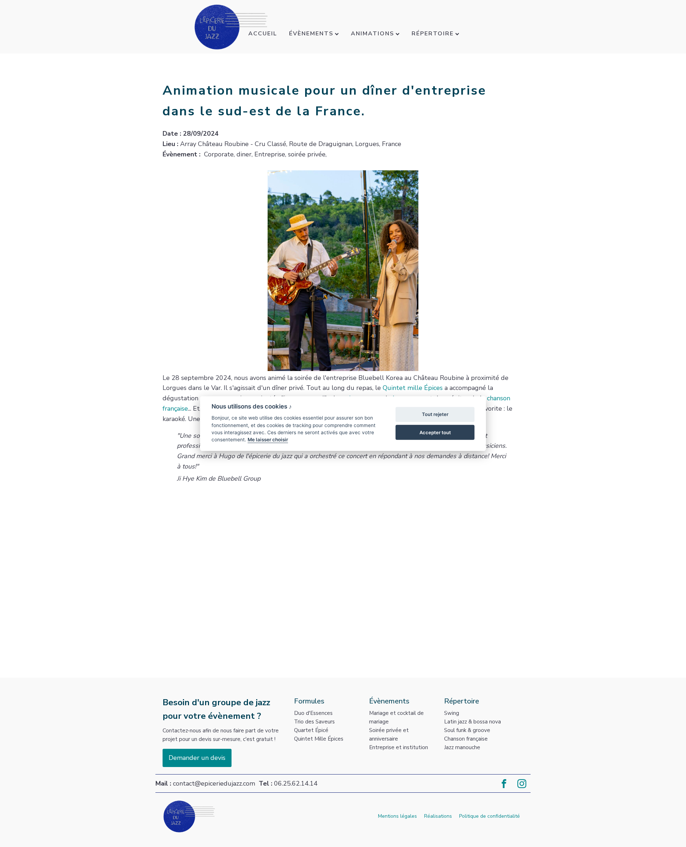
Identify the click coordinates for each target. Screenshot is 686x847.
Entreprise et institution (398, 747)
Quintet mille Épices (413, 388)
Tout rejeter (435, 414)
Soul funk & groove (467, 730)
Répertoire (433, 33)
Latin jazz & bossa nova (472, 721)
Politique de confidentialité (489, 816)
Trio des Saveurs (314, 721)
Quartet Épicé (311, 730)
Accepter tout (435, 432)
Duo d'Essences (313, 713)
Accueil (262, 33)
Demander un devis (197, 757)
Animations (372, 33)
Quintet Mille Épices (318, 738)
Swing (451, 713)
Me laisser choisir (268, 439)
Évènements (311, 33)
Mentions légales (397, 816)
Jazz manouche (462, 747)
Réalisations (438, 816)
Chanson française (466, 738)
